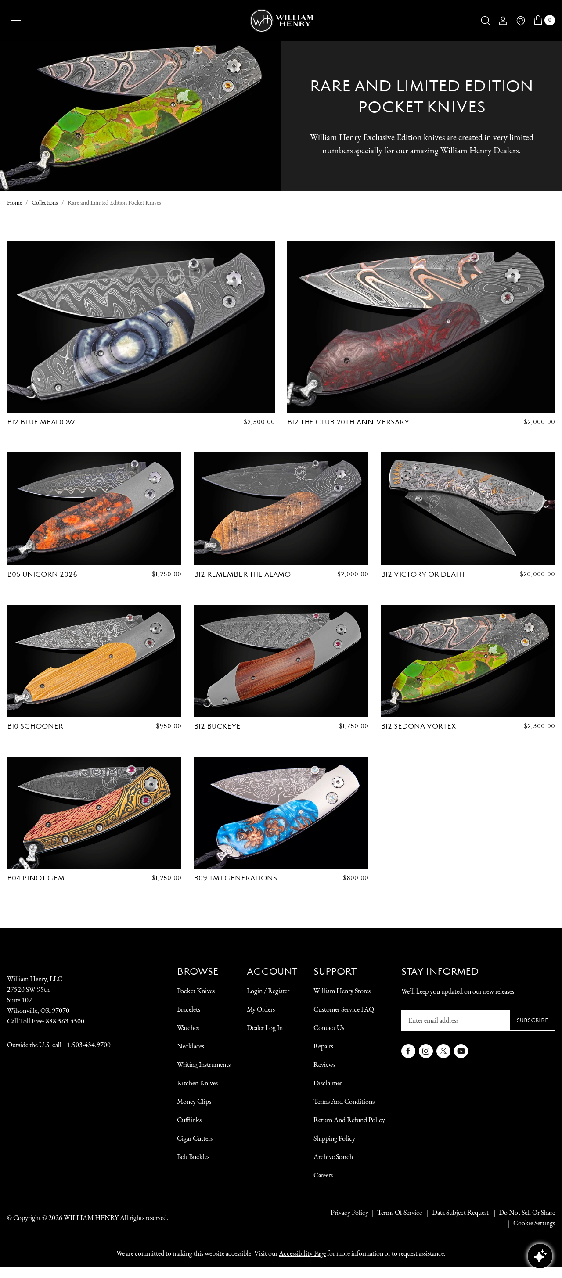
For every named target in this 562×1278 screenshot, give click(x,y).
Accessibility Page (302, 1253)
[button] (485, 20)
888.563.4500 (65, 1021)
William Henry (91, 1217)
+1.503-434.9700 (87, 1044)
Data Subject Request (460, 1212)
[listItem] (522, 1212)
